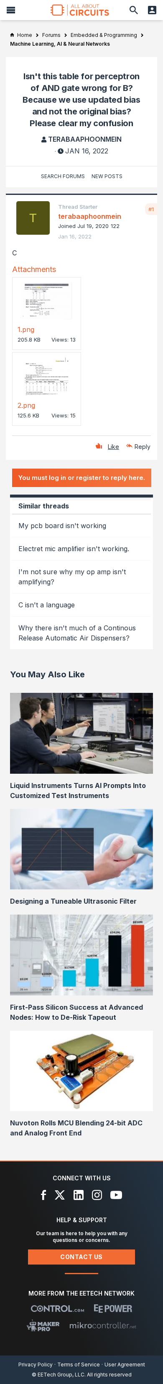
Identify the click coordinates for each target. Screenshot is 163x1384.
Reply (142, 446)
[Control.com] (57, 1308)
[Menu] (11, 10)
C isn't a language (46, 605)
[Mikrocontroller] (102, 1325)
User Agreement (124, 1364)
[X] (60, 1195)
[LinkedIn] (79, 1195)
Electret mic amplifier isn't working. (73, 548)
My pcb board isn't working (62, 525)
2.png (26, 405)
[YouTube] (116, 1195)
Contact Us (81, 1256)
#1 (151, 209)
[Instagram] (97, 1195)
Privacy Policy (35, 1364)
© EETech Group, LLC (58, 1374)
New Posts (107, 176)
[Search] (134, 10)
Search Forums (63, 176)
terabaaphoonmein (85, 139)
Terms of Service (78, 1364)
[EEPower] (113, 1308)
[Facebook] (43, 1195)
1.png (26, 329)
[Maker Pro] (43, 1325)
